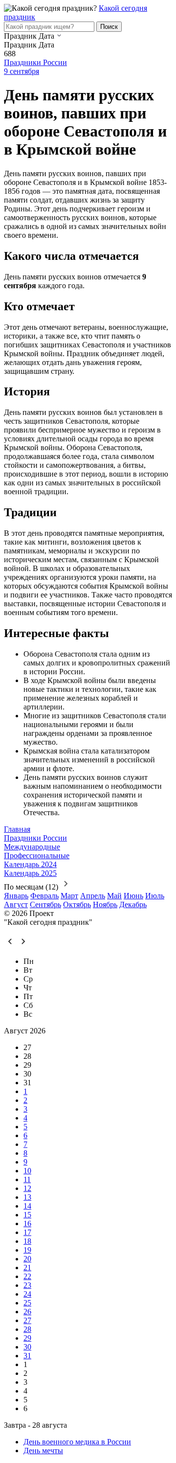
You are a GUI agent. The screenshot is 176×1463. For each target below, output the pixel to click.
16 (27, 1223)
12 (27, 1188)
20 (27, 1259)
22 (27, 1276)
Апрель (92, 896)
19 (27, 1250)
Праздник (20, 36)
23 (27, 1285)
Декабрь (133, 904)
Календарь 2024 (30, 864)
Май (114, 896)
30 (27, 1347)
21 (27, 1267)
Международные (32, 847)
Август (16, 904)
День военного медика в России (77, 1442)
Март (69, 896)
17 (27, 1232)
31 (27, 1355)
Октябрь (77, 904)
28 (27, 1329)
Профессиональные (36, 855)
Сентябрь (45, 904)
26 (27, 1311)
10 (27, 1170)
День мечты (43, 1450)
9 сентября (21, 71)
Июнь (133, 896)
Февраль (44, 896)
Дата (46, 36)
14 (27, 1206)
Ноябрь (105, 904)
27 (27, 1320)
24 (27, 1294)
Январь (16, 896)
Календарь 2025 (30, 873)
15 (27, 1215)
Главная (17, 829)
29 (27, 1338)
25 (27, 1303)
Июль (154, 896)
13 (27, 1197)
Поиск (109, 26)
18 (27, 1241)
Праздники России (35, 62)
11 (27, 1179)
